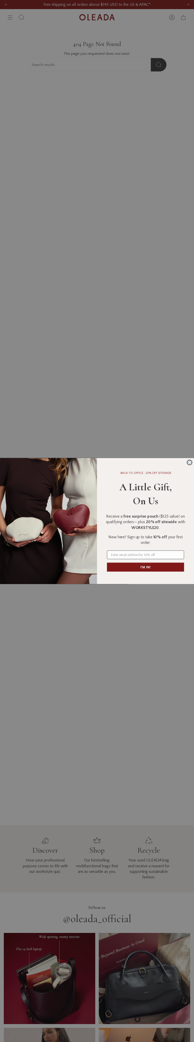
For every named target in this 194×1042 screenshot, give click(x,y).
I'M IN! (145, 567)
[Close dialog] (189, 462)
